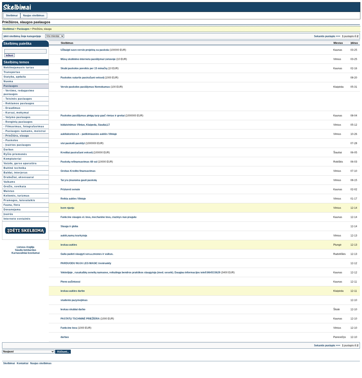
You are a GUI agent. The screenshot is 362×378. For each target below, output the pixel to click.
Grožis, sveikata (15, 186)
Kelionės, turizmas (17, 195)
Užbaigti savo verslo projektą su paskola (85, 49)
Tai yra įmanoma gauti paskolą (79, 180)
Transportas (12, 72)
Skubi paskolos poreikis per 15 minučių (84, 68)
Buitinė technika (15, 168)
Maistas (9, 191)
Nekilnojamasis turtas (19, 67)
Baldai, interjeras (16, 172)
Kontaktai (22, 363)
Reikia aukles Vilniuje (73, 198)
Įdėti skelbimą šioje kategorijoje (22, 36)
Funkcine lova (69, 327)
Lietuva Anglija (25, 247)
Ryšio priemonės (15, 154)
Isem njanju (67, 207)
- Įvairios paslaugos (17, 144)
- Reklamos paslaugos (19, 103)
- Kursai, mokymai (16, 112)
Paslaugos (23, 28)
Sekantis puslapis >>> (327, 36)
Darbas (9, 149)
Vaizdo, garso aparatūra (20, 163)
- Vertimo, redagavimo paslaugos (19, 92)
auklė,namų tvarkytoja (74, 235)
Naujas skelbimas (33, 15)
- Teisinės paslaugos (18, 98)
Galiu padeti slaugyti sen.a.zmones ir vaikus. (87, 254)
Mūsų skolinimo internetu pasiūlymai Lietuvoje (88, 59)
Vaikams (9, 181)
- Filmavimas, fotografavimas (24, 126)
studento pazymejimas (74, 300)
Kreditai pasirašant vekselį (77, 152)
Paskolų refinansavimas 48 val (79, 161)
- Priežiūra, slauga (16, 135)
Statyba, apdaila (15, 76)
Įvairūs (8, 214)
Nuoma (8, 81)
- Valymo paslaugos (17, 117)
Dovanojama (12, 209)
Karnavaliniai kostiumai (26, 253)
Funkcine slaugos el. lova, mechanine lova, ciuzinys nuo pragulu (98, 217)
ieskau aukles (69, 244)
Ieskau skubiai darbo (73, 309)
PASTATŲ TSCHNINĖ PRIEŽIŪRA (80, 318)
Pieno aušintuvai (70, 281)
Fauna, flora (12, 204)
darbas (65, 337)
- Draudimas (12, 108)
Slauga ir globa (69, 226)
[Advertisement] (136, 101)
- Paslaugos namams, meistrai (25, 131)
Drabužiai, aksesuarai (19, 177)
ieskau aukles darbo (73, 290)
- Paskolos (11, 140)
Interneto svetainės (17, 218)
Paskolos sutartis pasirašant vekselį (82, 77)
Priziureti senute (70, 189)
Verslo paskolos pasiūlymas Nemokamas (85, 86)
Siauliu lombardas (25, 250)
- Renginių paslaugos (18, 121)
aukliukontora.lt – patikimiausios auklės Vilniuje (89, 134)
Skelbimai (12, 15)
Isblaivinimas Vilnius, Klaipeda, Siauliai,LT (85, 124)
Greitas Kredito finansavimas (78, 170)
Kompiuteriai (12, 158)
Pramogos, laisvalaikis (19, 200)
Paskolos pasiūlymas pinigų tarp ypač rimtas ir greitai (93, 115)
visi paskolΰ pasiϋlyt (73, 143)
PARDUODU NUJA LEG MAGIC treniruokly (86, 263)
